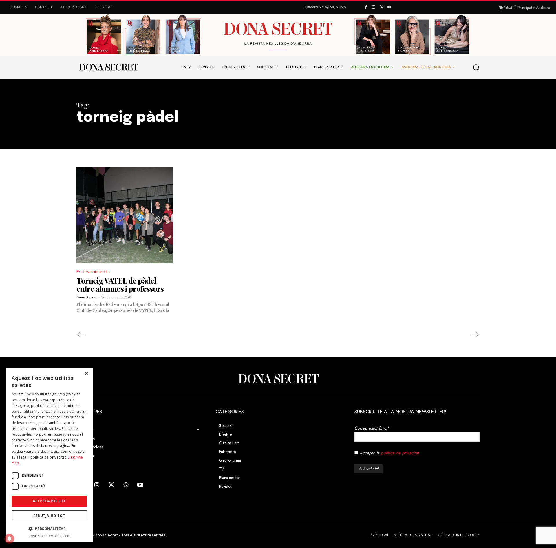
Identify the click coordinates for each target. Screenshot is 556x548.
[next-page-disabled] (475, 334)
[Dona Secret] (278, 378)
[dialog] (49, 455)
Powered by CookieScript (49, 536)
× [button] (86, 374)
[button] (476, 67)
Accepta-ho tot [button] (49, 500)
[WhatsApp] (125, 485)
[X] (381, 7)
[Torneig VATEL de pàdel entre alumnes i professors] (124, 215)
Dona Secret (86, 297)
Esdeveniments (93, 271)
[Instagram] (373, 7)
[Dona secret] (108, 67)
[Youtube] (389, 7)
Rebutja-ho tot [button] (49, 515)
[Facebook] (365, 7)
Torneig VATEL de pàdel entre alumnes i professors (120, 284)
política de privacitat (400, 453)
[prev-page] (80, 334)
